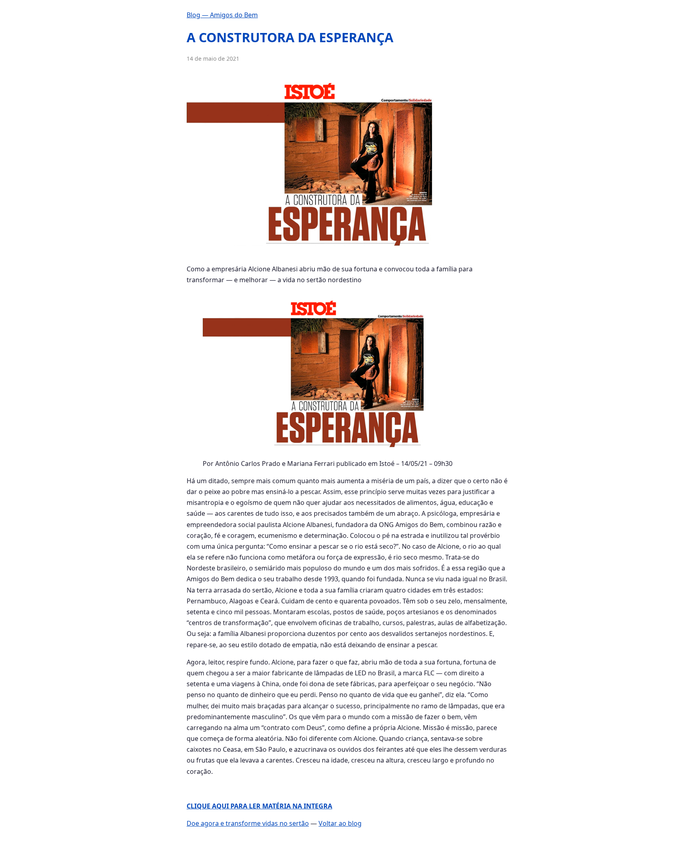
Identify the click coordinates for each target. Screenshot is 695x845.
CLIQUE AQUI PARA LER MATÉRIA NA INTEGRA (259, 806)
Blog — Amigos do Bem (222, 14)
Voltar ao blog (340, 823)
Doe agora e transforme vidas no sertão (248, 823)
